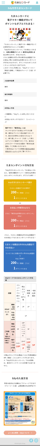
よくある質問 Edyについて (18, 433)
